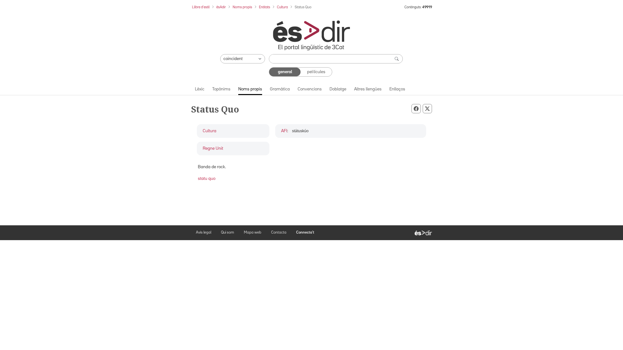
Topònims (221, 89)
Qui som (227, 232)
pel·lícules (316, 72)
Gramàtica (280, 89)
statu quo (206, 179)
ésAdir (221, 7)
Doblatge (338, 89)
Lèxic (199, 89)
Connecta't (305, 232)
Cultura (282, 7)
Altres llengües (368, 89)
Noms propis (242, 7)
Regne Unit (213, 148)
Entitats (264, 7)
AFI (284, 131)
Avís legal (203, 232)
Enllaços (397, 89)
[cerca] (397, 59)
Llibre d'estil (201, 7)
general (285, 72)
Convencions (310, 89)
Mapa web (252, 232)
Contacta (278, 232)
